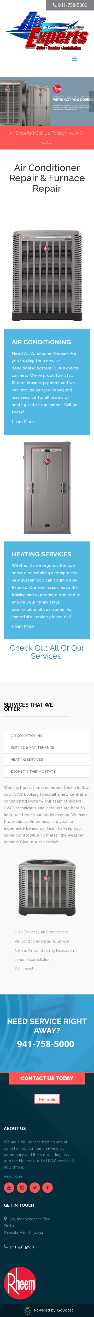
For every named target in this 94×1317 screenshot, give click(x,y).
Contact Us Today (47, 1078)
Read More (14, 1176)
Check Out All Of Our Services (47, 652)
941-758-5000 (22, 1247)
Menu (45, 1099)
